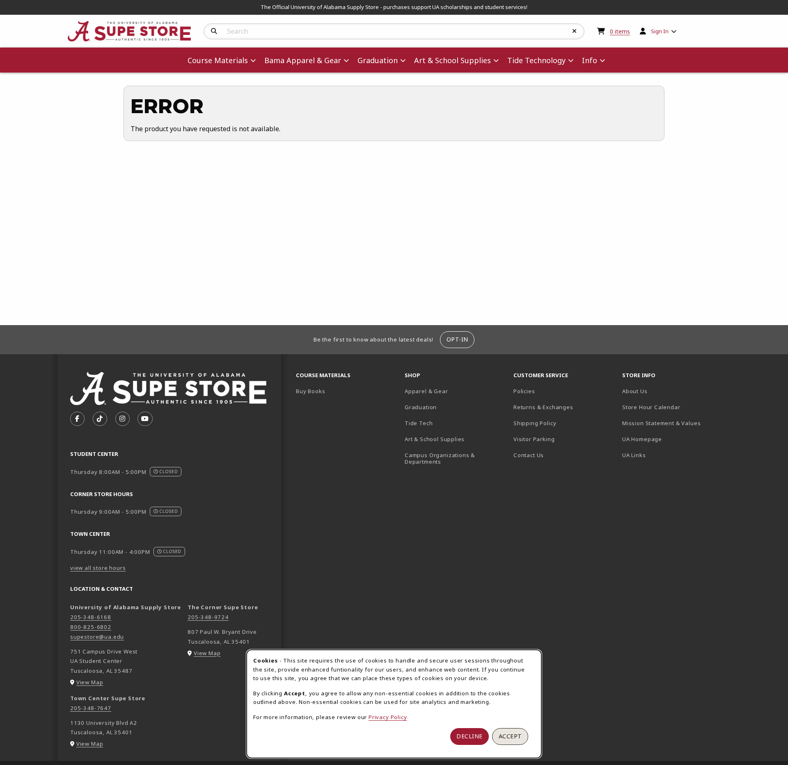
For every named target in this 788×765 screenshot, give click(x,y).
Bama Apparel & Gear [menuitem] (302, 60)
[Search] (214, 31)
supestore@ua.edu (97, 636)
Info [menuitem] (589, 60)
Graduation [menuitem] (377, 60)
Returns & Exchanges (543, 407)
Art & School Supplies (435, 439)
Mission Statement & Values (661, 423)
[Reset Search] (575, 31)
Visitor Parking (533, 439)
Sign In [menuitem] (660, 31)
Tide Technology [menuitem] (536, 60)
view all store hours (98, 567)
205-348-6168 (90, 617)
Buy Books (310, 391)
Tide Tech (419, 423)
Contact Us (528, 455)
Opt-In (457, 339)
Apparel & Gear (426, 391)
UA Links (634, 455)
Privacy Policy (388, 717)
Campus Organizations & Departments (452, 458)
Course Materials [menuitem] (218, 60)
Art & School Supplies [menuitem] (452, 60)
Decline (469, 736)
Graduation (421, 407)
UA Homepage (670, 439)
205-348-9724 (208, 617)
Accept (510, 736)
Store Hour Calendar (673, 407)
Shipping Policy (534, 423)
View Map (89, 682)
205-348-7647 (90, 708)
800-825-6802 (90, 627)
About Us (635, 391)
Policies (524, 391)
